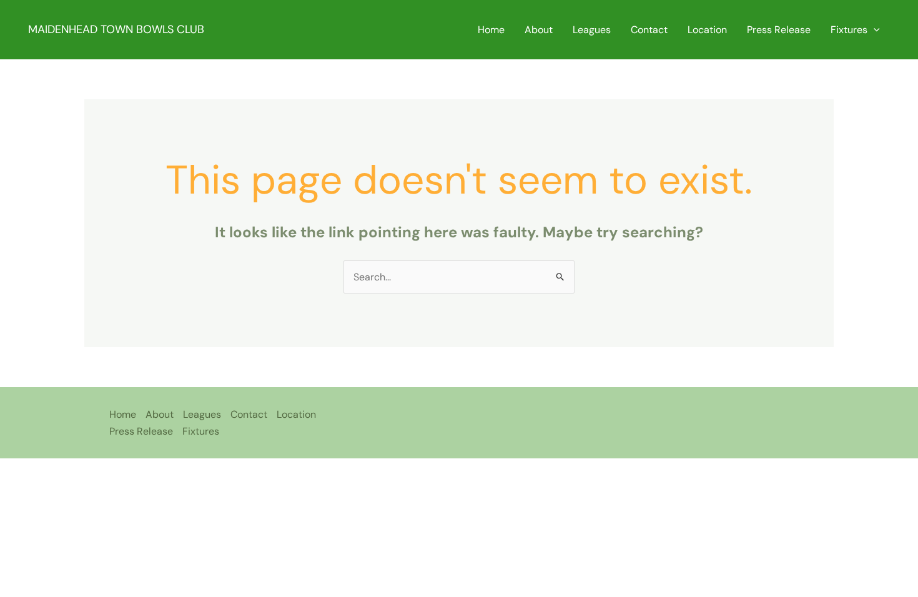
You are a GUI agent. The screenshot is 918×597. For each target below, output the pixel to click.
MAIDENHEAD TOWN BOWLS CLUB (116, 29)
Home (491, 29)
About (539, 29)
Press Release (779, 29)
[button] (873, 29)
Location (707, 29)
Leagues (592, 29)
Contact (649, 29)
